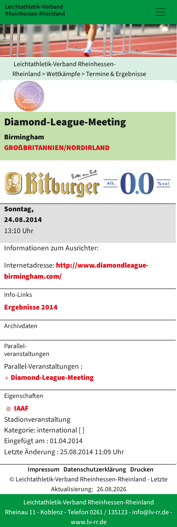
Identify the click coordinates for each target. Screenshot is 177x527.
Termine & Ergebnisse (116, 74)
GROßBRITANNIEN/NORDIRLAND (56, 148)
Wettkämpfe (63, 74)
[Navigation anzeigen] (160, 12)
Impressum (43, 469)
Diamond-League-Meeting (52, 377)
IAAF (20, 408)
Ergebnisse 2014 (31, 307)
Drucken (142, 469)
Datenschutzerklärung (94, 469)
